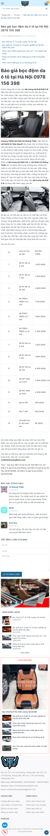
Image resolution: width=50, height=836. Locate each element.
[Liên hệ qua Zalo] (5, 825)
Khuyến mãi (25, 660)
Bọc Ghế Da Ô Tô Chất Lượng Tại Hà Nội (19, 42)
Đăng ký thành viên (9, 812)
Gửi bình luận (12, 574)
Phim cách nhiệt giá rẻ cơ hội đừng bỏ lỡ (19, 63)
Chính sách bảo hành (35, 812)
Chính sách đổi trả (34, 808)
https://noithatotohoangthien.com (23, 786)
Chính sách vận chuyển (36, 805)
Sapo (30, 831)
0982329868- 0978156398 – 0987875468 (30, 782)
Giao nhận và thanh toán (11, 805)
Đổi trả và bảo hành (9, 808)
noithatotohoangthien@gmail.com (21, 789)
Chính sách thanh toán (35, 801)
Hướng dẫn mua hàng (10, 801)
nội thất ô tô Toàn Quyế (11, 144)
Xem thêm (25, 653)
